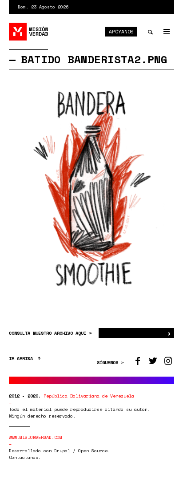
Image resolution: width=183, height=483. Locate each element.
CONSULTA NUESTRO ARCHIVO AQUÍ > (51, 333)
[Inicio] (29, 32)
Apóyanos (121, 31)
